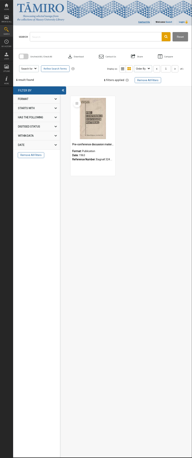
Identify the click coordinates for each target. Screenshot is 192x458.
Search (6, 34)
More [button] (6, 83)
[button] (166, 36)
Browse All (6, 21)
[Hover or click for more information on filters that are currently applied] (127, 80)
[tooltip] (73, 69)
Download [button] (75, 56)
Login (6, 59)
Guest (169, 21)
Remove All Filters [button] (147, 80)
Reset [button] (180, 36)
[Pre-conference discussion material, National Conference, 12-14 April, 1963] (93, 118)
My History (6, 46)
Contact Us (144, 21)
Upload (6, 71)
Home (6, 9)
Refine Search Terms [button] (55, 68)
